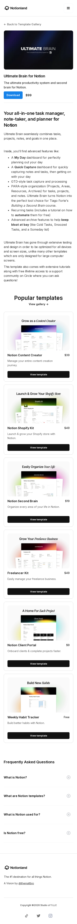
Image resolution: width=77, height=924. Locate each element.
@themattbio (26, 883)
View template (38, 374)
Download (13, 95)
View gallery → (38, 304)
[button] (68, 8)
